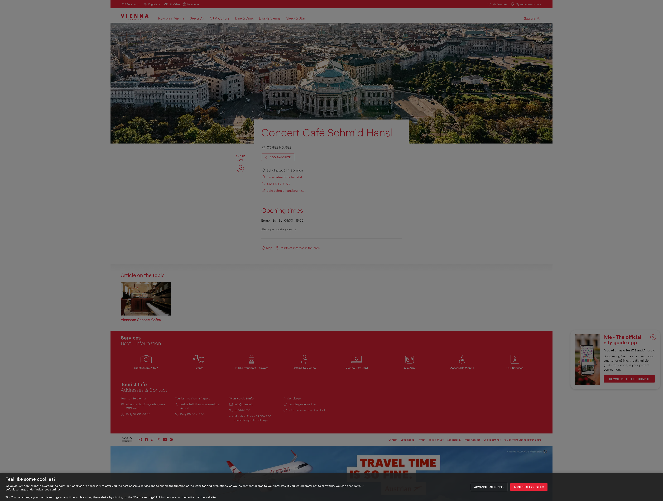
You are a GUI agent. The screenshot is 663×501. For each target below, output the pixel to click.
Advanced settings (488, 487)
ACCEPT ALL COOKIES (529, 487)
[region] (331, 487)
